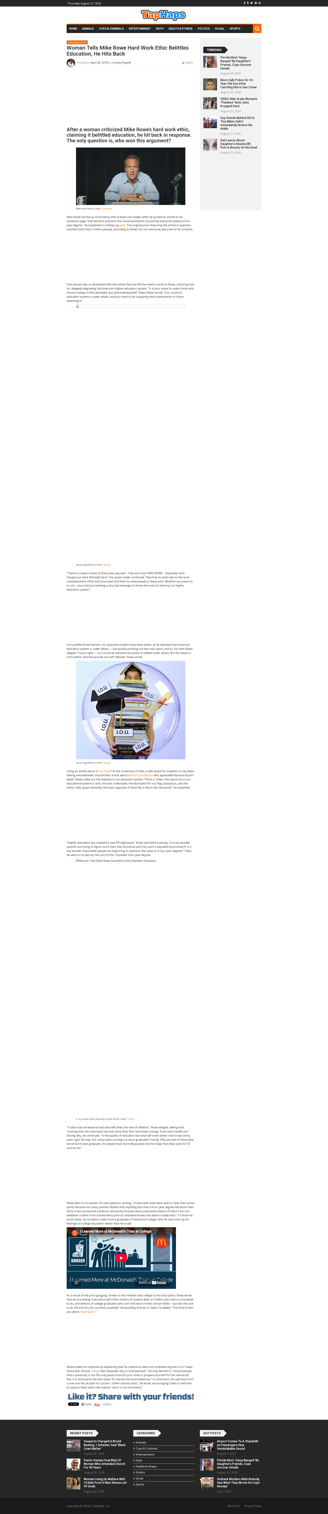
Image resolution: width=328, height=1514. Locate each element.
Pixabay (106, 564)
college (95, 1371)
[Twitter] (251, 3)
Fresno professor (142, 775)
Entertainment (140, 28)
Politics (204, 28)
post (122, 225)
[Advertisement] (131, 99)
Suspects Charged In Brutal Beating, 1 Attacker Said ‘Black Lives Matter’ (104, 1445)
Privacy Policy (252, 1506)
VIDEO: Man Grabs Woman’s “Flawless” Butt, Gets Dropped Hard (238, 102)
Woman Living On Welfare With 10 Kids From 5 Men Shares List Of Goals (105, 1482)
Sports (235, 28)
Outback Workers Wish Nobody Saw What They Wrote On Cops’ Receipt (238, 1482)
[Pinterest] (255, 3)
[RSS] (259, 3)
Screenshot (106, 208)
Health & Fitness (181, 28)
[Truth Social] (248, 3)
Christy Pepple (121, 63)
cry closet (105, 771)
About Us (233, 1506)
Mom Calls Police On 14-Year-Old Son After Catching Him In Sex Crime (238, 83)
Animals (88, 28)
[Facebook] (244, 3)
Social (219, 28)
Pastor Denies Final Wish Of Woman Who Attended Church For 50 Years (104, 1464)
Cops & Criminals (111, 28)
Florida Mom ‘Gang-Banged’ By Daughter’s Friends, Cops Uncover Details (235, 63)
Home (73, 28)
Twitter (130, 1119)
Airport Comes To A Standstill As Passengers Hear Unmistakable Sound (237, 1445)
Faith (159, 28)
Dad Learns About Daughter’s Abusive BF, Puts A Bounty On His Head (238, 144)
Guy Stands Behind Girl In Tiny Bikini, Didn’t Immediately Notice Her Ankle (237, 123)
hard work (87, 1312)
